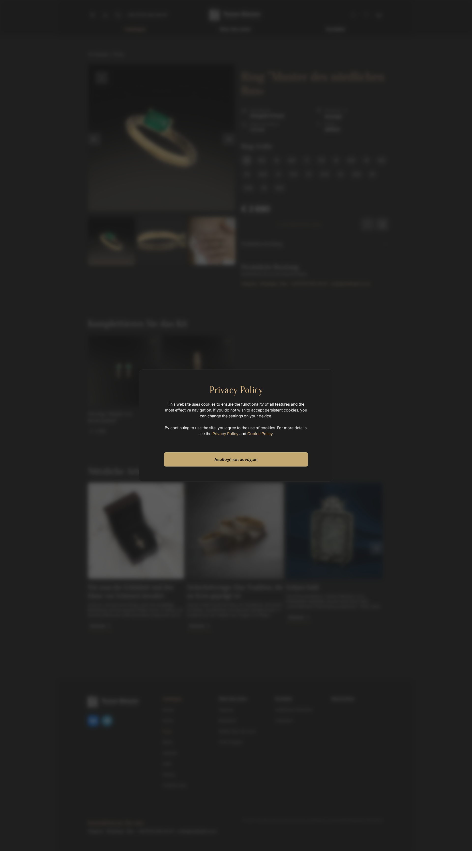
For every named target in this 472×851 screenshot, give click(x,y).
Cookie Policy (260, 433)
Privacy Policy (225, 433)
